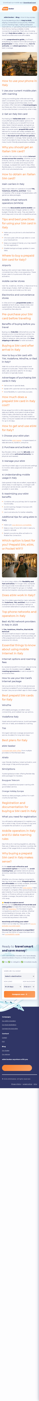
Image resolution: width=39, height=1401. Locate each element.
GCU (35, 1084)
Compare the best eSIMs (10, 1028)
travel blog (12, 909)
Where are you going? (12, 971)
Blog (17, 17)
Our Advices (6, 1054)
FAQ (3, 1041)
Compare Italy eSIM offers (11, 751)
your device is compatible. (22, 525)
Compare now (18, 994)
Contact (4, 1038)
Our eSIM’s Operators (9, 1021)
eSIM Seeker (9, 17)
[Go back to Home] (8, 8)
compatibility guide (12, 934)
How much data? (29, 981)
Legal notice (27, 1084)
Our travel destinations (9, 1025)
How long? (8, 981)
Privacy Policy (16, 1084)
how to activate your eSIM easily (19, 925)
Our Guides (5, 1050)
